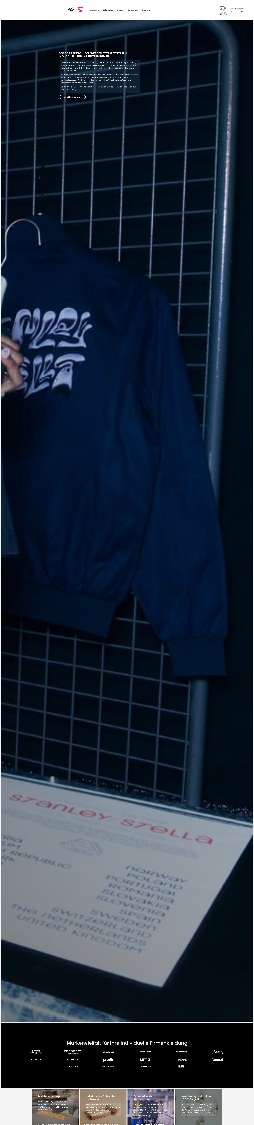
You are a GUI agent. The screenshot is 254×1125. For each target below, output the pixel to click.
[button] (108, 10)
